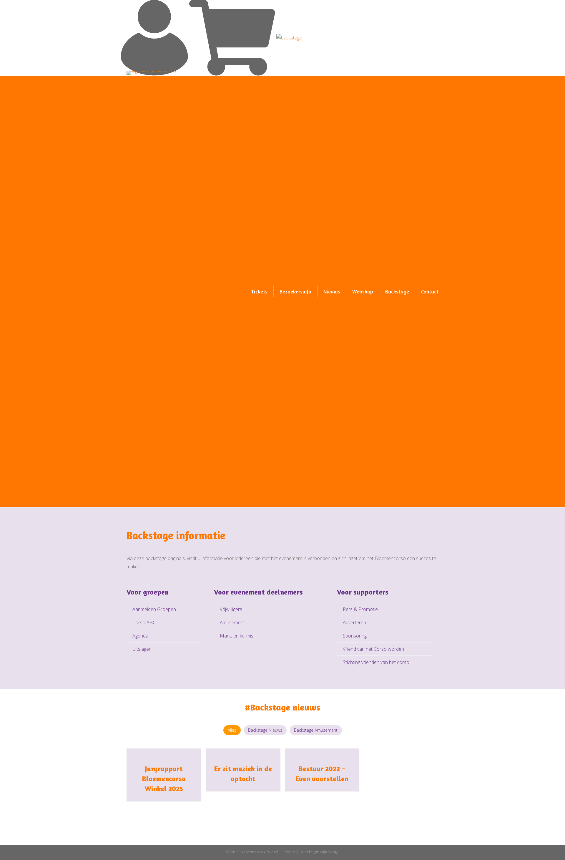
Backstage (397, 291)
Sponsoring (355, 635)
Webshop (362, 291)
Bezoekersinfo (295, 291)
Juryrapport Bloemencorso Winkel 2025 (164, 778)
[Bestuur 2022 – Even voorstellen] (322, 752)
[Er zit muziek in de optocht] (243, 752)
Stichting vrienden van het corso (376, 662)
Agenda (140, 635)
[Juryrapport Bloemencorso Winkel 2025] (164, 752)
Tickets (259, 291)
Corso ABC (144, 622)
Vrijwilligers (231, 609)
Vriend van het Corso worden (373, 649)
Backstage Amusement (316, 730)
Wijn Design (329, 851)
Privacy (289, 851)
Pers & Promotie (360, 609)
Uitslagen (142, 649)
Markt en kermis (236, 635)
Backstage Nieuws (265, 730)
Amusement (232, 622)
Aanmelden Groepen (154, 609)
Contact (429, 291)
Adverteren (354, 622)
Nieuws (331, 291)
